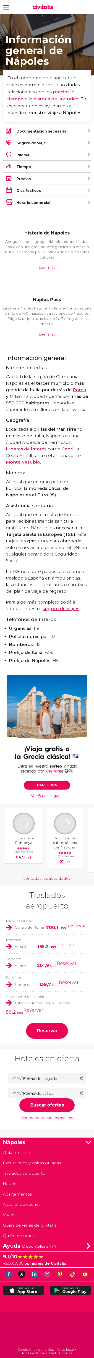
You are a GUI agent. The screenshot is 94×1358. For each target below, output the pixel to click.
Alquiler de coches (22, 1204)
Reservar (76, 925)
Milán (16, 396)
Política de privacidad (39, 1353)
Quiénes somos (19, 1235)
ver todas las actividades (47, 878)
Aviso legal (65, 1349)
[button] (6, 7)
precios (61, 91)
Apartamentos (17, 1194)
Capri (67, 449)
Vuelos (9, 1214)
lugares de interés (26, 449)
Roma (79, 389)
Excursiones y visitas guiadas (32, 1162)
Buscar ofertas (47, 1105)
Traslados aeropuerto (24, 1173)
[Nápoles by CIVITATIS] (44, 7)
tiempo (15, 98)
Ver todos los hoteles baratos (47, 1118)
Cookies (65, 1353)
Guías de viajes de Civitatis (30, 1225)
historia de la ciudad (56, 98)
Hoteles (10, 1183)
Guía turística (16, 1152)
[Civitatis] (47, 1330)
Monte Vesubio (23, 462)
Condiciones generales (35, 1349)
